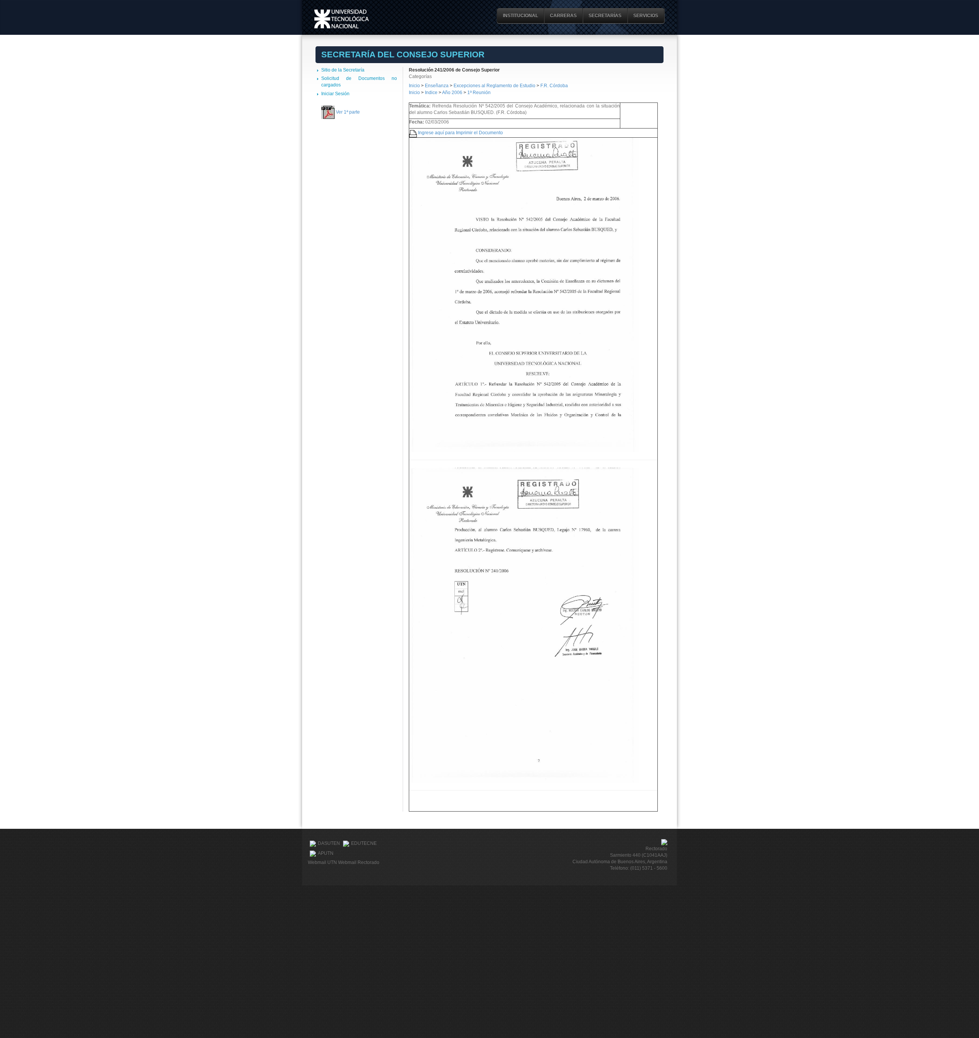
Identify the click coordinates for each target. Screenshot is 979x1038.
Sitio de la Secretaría (342, 70)
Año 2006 (452, 92)
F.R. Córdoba (554, 85)
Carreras (563, 15)
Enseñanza (437, 85)
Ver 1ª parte (348, 112)
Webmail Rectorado (358, 862)
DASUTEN (329, 843)
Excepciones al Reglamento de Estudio (494, 85)
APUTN (325, 853)
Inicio (414, 85)
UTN (341, 19)
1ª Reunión (479, 92)
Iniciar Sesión (335, 93)
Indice (431, 92)
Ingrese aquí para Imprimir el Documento (460, 132)
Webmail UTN (322, 862)
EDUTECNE (364, 843)
